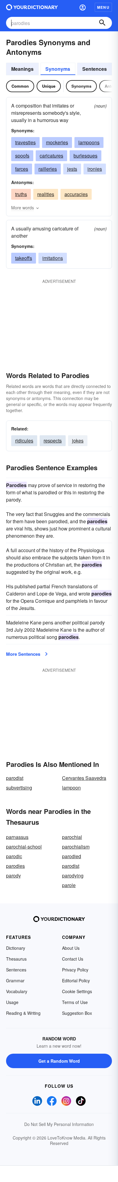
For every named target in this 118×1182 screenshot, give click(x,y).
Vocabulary (16, 991)
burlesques (85, 155)
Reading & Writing (23, 1013)
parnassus (17, 836)
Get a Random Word (59, 1061)
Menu (103, 7)
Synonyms (57, 68)
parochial (72, 836)
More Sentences (23, 654)
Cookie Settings (77, 991)
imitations (52, 258)
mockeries (57, 142)
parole (69, 885)
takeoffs (23, 258)
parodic (14, 856)
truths (21, 194)
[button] (82, 7)
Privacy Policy (75, 970)
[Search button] (102, 22)
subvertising (19, 787)
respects (53, 440)
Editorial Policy (76, 980)
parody (13, 875)
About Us (71, 948)
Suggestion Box (77, 1013)
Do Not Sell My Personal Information (59, 1124)
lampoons (89, 142)
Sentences (94, 68)
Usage (12, 1002)
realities (45, 194)
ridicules (24, 440)
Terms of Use (75, 1002)
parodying (73, 875)
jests (72, 168)
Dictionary (15, 948)
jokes (78, 440)
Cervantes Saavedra (84, 777)
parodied (71, 856)
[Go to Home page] (32, 7)
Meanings (22, 68)
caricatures (51, 155)
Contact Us (72, 959)
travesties (25, 142)
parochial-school (24, 846)
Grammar (15, 980)
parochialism (76, 846)
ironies (94, 168)
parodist (14, 777)
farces (21, 168)
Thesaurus (16, 959)
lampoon (71, 787)
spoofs (22, 155)
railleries (47, 168)
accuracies (76, 194)
